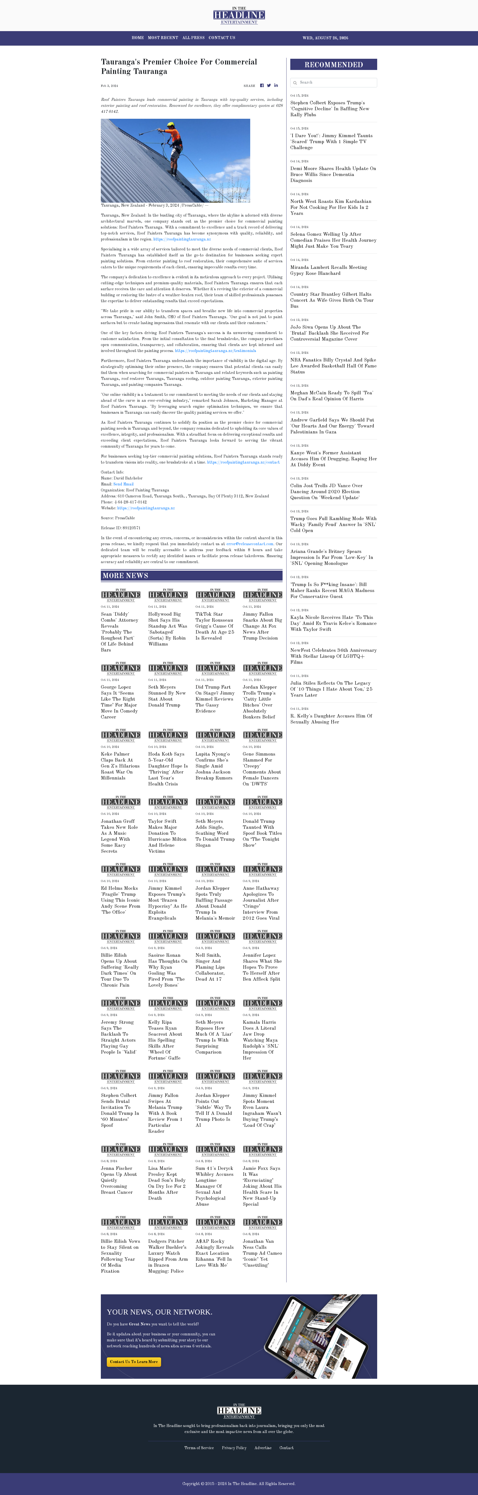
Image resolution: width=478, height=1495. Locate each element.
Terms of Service (199, 1448)
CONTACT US (222, 38)
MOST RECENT (163, 38)
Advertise (263, 1448)
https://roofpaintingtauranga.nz (182, 239)
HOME (138, 38)
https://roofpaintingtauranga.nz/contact (243, 463)
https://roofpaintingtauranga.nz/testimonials (215, 351)
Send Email (123, 484)
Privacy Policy (234, 1448)
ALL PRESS (193, 38)
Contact (287, 1448)
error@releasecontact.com (250, 544)
